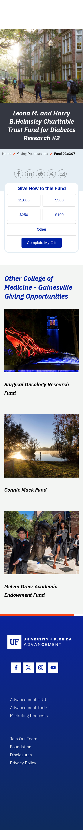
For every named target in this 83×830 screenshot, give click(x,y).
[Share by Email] (63, 174)
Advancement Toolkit (30, 707)
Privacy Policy (23, 763)
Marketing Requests (29, 715)
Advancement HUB (28, 699)
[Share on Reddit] (41, 174)
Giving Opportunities (32, 153)
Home (6, 153)
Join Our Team (23, 738)
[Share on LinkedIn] (30, 174)
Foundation (20, 747)
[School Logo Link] (39, 642)
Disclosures (21, 755)
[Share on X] (52, 174)
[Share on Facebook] (19, 174)
